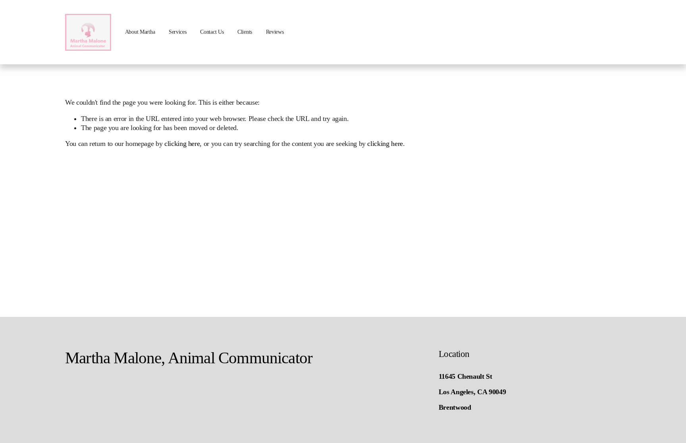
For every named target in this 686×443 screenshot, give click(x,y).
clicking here (182, 144)
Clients (244, 32)
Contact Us (212, 32)
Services (178, 32)
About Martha (140, 32)
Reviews (275, 32)
